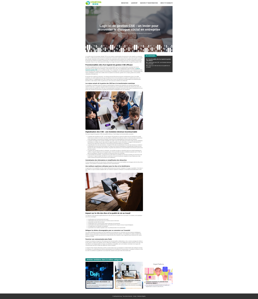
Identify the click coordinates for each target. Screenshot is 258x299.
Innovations (124, 3)
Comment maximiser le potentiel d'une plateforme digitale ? (157, 282)
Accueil (107, 33)
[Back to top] (254, 295)
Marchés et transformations (149, 3)
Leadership (134, 3)
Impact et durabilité (167, 3)
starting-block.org (118, 296)
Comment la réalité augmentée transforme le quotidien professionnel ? (128, 281)
